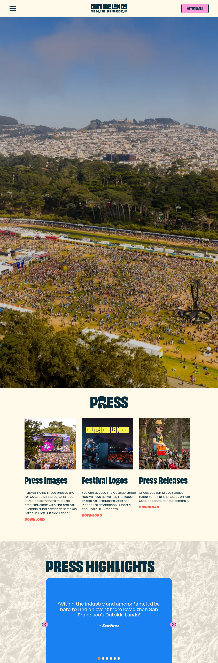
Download (35, 520)
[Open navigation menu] (12, 8)
